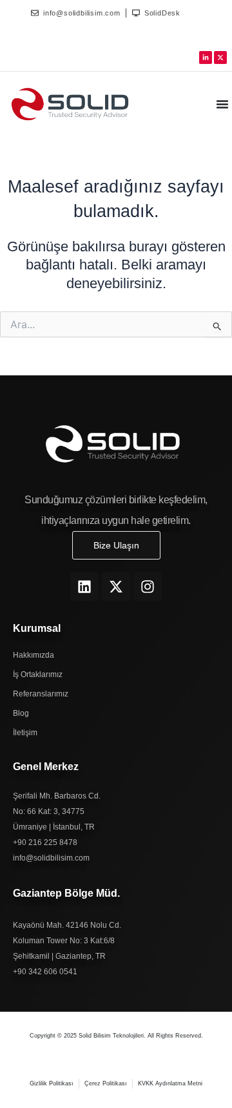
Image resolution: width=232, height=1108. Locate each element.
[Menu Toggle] (222, 104)
